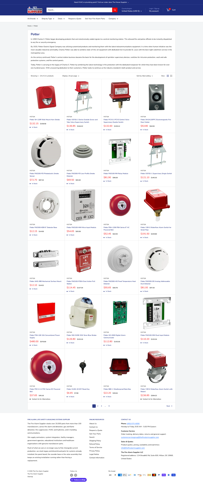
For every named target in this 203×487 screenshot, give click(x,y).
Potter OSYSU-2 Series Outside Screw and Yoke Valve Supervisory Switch (82, 121)
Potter (36, 26)
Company (112, 19)
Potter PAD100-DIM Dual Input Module (155, 335)
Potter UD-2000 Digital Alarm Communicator (115, 336)
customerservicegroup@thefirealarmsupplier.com (140, 437)
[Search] (114, 10)
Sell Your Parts (95, 434)
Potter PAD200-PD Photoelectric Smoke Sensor (44, 174)
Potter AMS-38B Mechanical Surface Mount (45, 281)
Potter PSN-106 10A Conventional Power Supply (45, 336)
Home (29, 26)
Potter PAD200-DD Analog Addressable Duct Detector (155, 282)
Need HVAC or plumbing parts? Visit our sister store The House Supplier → (101, 2)
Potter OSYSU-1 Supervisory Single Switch (156, 173)
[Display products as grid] (168, 76)
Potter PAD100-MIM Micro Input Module (81, 227)
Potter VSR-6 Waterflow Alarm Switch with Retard (157, 390)
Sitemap (30, 477)
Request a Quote (74, 19)
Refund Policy (94, 444)
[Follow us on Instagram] (75, 475)
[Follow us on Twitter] (71, 475)
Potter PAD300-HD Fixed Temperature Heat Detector (120, 282)
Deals (60, 19)
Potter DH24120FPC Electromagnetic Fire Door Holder (156, 121)
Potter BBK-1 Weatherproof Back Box (117, 389)
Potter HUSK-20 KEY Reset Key (78, 389)
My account (154, 11)
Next (168, 406)
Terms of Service (95, 447)
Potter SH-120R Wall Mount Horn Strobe (45, 120)
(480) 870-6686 (133, 423)
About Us (93, 423)
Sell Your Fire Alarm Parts (95, 19)
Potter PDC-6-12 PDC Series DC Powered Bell (45, 390)
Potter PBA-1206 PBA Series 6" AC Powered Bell (116, 228)
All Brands (31, 19)
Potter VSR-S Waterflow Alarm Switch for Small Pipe (156, 228)
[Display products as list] (171, 76)
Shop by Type (47, 19)
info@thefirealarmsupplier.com (133, 448)
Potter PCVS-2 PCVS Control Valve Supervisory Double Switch (116, 121)
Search (92, 437)
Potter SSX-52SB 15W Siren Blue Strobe (81, 335)
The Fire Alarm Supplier (35, 474)
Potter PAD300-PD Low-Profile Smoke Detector (81, 174)
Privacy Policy (94, 451)
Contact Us (93, 427)
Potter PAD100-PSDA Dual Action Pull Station (81, 282)
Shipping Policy (95, 441)
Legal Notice (94, 454)
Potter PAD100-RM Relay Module (116, 173)
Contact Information (96, 458)
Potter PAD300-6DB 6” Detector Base (43, 227)
